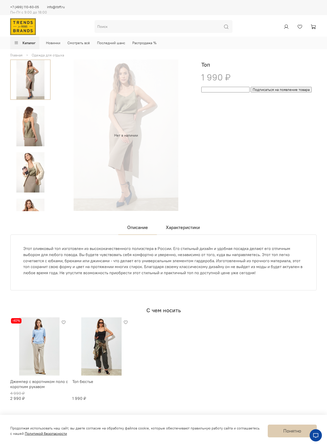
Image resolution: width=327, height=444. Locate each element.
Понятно (292, 431)
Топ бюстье (82, 381)
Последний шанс (111, 43)
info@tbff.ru (56, 7)
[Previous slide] (66, 135)
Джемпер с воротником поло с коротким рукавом (39, 384)
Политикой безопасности (46, 433)
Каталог (29, 43)
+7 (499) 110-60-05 (24, 7)
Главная (16, 55)
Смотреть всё (78, 43)
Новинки (53, 43)
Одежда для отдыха (48, 55)
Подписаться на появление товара (281, 89)
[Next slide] (30, 205)
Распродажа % (144, 43)
